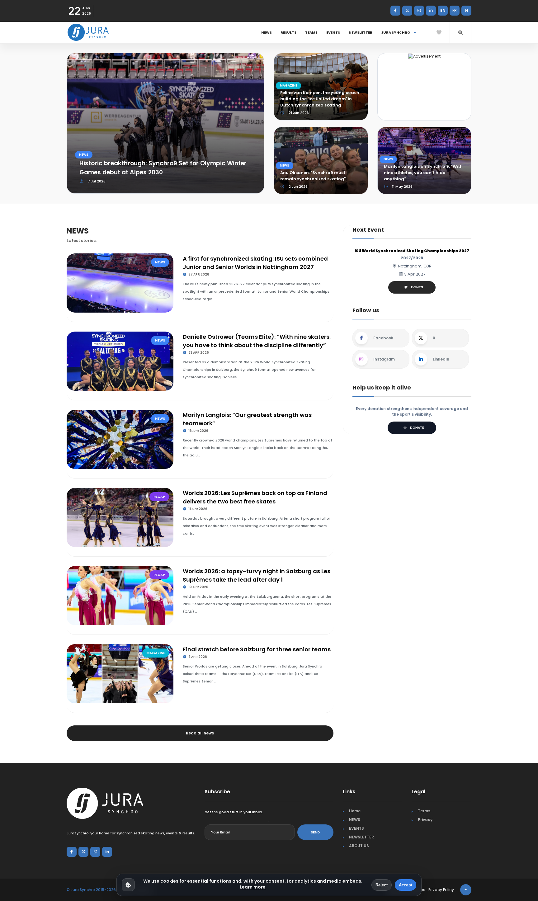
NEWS (266, 32)
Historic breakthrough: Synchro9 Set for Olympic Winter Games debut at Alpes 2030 (163, 168)
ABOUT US (359, 845)
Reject (381, 885)
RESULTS (288, 32)
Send (315, 832)
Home (355, 811)
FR (454, 10)
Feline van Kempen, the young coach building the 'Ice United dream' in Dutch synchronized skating (319, 99)
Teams (311, 32)
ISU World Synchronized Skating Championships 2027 (412, 250)
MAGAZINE (288, 85)
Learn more (253, 887)
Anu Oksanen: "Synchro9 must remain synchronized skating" (313, 176)
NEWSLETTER (360, 32)
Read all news (200, 733)
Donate (417, 427)
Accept (405, 885)
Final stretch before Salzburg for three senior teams (257, 649)
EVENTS (333, 32)
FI (466, 10)
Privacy (425, 819)
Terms (424, 811)
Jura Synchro (396, 32)
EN (443, 10)
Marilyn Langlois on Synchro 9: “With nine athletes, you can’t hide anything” (423, 172)
